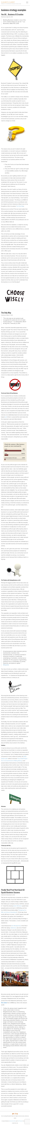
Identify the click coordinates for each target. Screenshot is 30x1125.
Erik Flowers (20, 1121)
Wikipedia (6, 665)
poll (6, 417)
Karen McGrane (17, 906)
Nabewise (13, 928)
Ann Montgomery (16, 925)
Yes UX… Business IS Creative (12, 14)
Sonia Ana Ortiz (12, 1121)
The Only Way (20, 206)
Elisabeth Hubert (8, 2)
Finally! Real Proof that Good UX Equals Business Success (13, 891)
